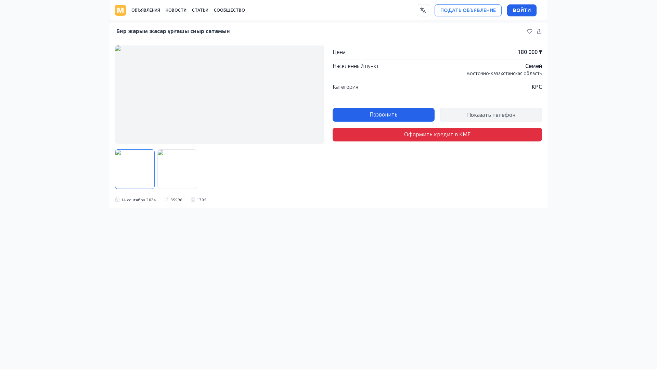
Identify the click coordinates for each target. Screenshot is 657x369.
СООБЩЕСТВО (229, 10)
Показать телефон (491, 115)
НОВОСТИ (176, 10)
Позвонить (384, 114)
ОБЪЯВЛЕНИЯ (145, 10)
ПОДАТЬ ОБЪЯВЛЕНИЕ (468, 10)
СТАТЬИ (200, 10)
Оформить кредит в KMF (437, 134)
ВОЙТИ (522, 10)
